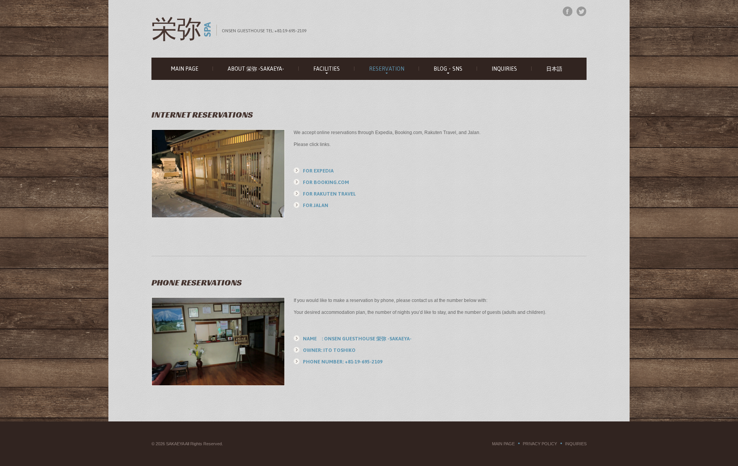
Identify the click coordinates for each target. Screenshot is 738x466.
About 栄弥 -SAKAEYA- (256, 68)
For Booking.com (326, 182)
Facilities (326, 68)
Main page (184, 68)
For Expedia (318, 171)
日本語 (554, 68)
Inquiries (504, 68)
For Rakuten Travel (329, 194)
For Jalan (315, 205)
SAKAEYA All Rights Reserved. (194, 443)
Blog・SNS (448, 68)
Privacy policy (540, 443)
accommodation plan (343, 312)
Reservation (386, 68)
